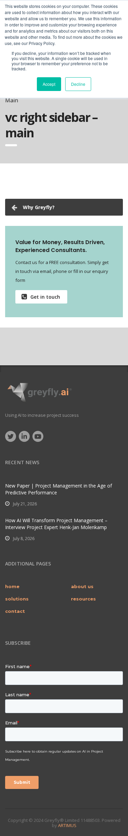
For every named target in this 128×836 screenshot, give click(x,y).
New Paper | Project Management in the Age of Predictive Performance (58, 489)
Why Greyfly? (39, 207)
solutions (17, 599)
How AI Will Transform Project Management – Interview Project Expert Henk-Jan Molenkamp (56, 523)
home (12, 586)
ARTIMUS (67, 825)
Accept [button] (49, 84)
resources (83, 599)
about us (82, 586)
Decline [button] (78, 84)
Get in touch (45, 297)
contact (15, 611)
